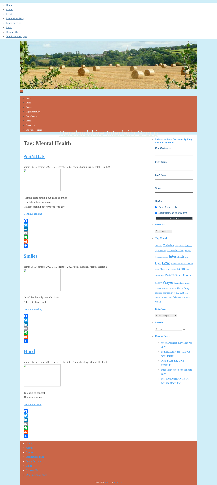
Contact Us (12, 32)
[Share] (80, 246)
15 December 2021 (41, 166)
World (158, 301)
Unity (170, 297)
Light (158, 263)
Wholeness (178, 297)
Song (186, 288)
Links (9, 27)
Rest (170, 288)
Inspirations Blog (15, 18)
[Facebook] (80, 221)
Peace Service (13, 22)
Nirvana (108, 482)
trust (186, 293)
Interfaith (176, 256)
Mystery (163, 269)
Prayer (168, 282)
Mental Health (100, 166)
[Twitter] (80, 225)
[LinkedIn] (80, 229)
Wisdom (187, 297)
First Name (161, 161)
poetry (158, 282)
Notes (158, 188)
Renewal (165, 288)
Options (159, 201)
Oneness (159, 275)
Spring (176, 293)
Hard (29, 351)
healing (84, 266)
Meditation (176, 263)
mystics (172, 268)
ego (156, 251)
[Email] (80, 233)
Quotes (177, 283)
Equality (162, 250)
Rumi (174, 288)
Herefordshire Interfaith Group (108, 133)
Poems (76, 166)
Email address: (163, 148)
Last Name (161, 174)
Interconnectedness (161, 257)
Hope (188, 250)
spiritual (158, 293)
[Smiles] (42, 290)
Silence (180, 288)
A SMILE (34, 156)
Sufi (182, 292)
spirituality (168, 293)
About (9, 9)
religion (158, 288)
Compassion (180, 245)
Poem (178, 275)
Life (186, 257)
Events (9, 13)
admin (27, 166)
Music (157, 269)
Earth (188, 245)
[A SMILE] (42, 190)
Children (158, 245)
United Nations (161, 297)
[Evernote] (80, 237)
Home (9, 4)
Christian (168, 245)
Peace (170, 275)
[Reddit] (80, 241)
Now (187, 269)
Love (166, 263)
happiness (85, 166)
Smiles (30, 256)
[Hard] (42, 385)
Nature (181, 269)
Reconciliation (185, 283)
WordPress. (118, 482)
